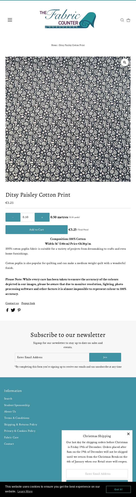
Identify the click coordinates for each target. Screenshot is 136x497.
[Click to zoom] (125, 62)
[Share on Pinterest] (19, 311)
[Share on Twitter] (13, 311)
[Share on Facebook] (7, 311)
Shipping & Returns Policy (20, 424)
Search (8, 399)
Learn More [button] (25, 491)
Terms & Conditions (16, 418)
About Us (10, 411)
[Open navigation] (20, 19)
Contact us (12, 303)
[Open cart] (128, 20)
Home (54, 45)
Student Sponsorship (17, 405)
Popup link (28, 303)
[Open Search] (122, 20)
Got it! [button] (118, 489)
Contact (9, 444)
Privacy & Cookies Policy (19, 431)
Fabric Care (11, 437)
